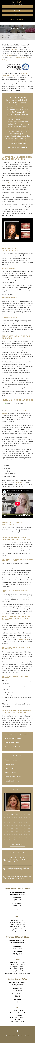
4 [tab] (9, 814)
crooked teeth (14, 49)
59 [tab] (21, 822)
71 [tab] (14, 825)
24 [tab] (16, 817)
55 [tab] (14, 822)
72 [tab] (16, 825)
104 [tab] (16, 831)
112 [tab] (29, 831)
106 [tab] (19, 831)
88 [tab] (16, 828)
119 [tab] (14, 834)
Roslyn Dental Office (12, 742)
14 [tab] (26, 814)
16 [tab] (29, 814)
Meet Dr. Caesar (10, 772)
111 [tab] (28, 831)
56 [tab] (16, 822)
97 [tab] (4, 831)
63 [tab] (28, 822)
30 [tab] (26, 817)
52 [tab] (9, 822)
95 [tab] (28, 828)
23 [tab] (14, 817)
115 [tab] (7, 834)
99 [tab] (7, 831)
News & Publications (12, 781)
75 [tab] (21, 825)
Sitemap (27, 1035)
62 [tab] (26, 822)
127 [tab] (28, 834)
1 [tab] (4, 814)
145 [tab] (4, 839)
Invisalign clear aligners (12, 183)
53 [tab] (11, 822)
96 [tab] (29, 828)
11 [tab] (21, 814)
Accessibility (26, 1039)
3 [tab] (7, 814)
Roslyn (17, 15)
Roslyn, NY (5, 60)
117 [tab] (11, 834)
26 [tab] (19, 817)
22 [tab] (12, 817)
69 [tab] (11, 825)
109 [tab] (24, 831)
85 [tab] (11, 828)
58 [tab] (19, 822)
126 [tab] (26, 834)
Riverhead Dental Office (13, 738)
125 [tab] (24, 834)
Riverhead (17, 11)
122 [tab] (19, 834)
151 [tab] (14, 839)
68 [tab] (9, 825)
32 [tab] (29, 817)
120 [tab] (16, 834)
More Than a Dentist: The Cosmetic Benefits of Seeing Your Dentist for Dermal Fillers (18, 860)
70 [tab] (12, 825)
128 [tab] (29, 834)
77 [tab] (24, 825)
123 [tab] (21, 834)
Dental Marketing (10, 1035)
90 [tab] (19, 828)
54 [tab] (12, 822)
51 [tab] (7, 822)
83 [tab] (7, 828)
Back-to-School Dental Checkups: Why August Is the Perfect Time (19, 877)
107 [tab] (21, 831)
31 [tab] (28, 817)
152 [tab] (16, 839)
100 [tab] (9, 831)
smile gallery (20, 482)
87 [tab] (14, 828)
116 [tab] (9, 834)
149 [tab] (11, 839)
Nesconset (25, 58)
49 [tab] (4, 822)
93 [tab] (24, 828)
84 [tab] (9, 828)
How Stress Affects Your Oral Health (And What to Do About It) (18, 869)
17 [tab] (4, 817)
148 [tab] (9, 839)
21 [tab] (11, 817)
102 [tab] (12, 831)
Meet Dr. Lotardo (10, 764)
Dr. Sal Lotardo (7, 55)
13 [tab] (24, 814)
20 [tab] (9, 817)
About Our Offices (11, 760)
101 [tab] (11, 831)
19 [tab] (7, 817)
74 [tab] (19, 825)
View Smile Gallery (17, 844)
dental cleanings (23, 639)
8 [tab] (16, 814)
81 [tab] (4, 828)
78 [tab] (26, 825)
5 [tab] (11, 814)
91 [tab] (21, 828)
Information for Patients (13, 777)
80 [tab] (29, 825)
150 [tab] (12, 839)
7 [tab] (14, 814)
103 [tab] (14, 831)
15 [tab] (28, 814)
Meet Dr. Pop (9, 768)
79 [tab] (28, 825)
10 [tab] (19, 814)
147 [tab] (7, 839)
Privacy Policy (9, 1039)
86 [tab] (12, 828)
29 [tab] (24, 817)
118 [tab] (12, 834)
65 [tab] (4, 825)
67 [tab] (7, 825)
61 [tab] (24, 822)
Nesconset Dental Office (13, 747)
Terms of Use (18, 1039)
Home (3, 35)
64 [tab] (29, 822)
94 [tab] (26, 828)
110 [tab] (26, 831)
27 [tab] (21, 817)
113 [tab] (4, 834)
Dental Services (10, 35)
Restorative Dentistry (21, 35)
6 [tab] (12, 814)
